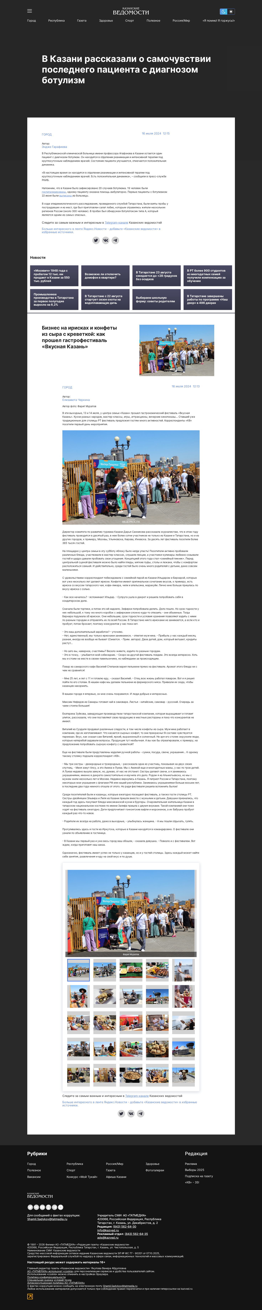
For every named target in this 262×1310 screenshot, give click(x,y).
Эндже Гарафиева (54, 147)
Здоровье (106, 20)
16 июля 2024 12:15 (156, 133)
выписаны (66, 195)
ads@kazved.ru (108, 1237)
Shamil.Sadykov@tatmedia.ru (47, 1219)
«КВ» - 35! (192, 1182)
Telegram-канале (116, 222)
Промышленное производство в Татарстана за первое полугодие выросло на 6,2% (54, 299)
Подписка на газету (199, 1176)
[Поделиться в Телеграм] (115, 240)
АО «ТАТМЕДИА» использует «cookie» (50, 1271)
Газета (81, 20)
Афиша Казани (116, 1177)
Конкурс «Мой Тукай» (82, 1177)
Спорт (129, 20)
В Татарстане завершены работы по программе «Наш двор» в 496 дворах (207, 299)
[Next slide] (194, 913)
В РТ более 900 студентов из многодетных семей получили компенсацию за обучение (206, 276)
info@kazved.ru (108, 1230)
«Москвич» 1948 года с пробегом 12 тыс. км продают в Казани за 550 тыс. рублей (52, 276)
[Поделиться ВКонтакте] (105, 240)
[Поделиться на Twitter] (96, 240)
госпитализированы (54, 191)
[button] (78, 970)
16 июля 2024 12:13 (186, 386)
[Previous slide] (68, 913)
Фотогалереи (155, 1170)
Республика (56, 20)
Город (31, 20)
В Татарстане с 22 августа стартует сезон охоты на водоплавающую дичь (103, 299)
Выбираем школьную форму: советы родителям (155, 299)
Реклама (191, 1164)
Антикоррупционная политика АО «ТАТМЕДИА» (56, 1282)
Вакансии (34, 1177)
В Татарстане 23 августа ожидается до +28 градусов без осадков (156, 276)
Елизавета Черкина (76, 400)
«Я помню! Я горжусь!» (219, 20)
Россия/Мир (181, 20)
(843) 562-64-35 (136, 1234)
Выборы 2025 (194, 1170)
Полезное (153, 20)
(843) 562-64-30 (124, 1226)
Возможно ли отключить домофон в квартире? (102, 275)
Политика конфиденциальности (46, 1277)
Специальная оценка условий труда (49, 1279)
